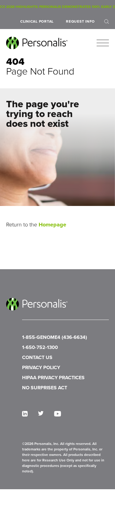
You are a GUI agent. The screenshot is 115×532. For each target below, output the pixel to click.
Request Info (80, 21)
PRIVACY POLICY (41, 367)
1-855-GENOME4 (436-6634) (54, 337)
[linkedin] (25, 413)
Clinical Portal (37, 21)
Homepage (52, 225)
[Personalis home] (36, 43)
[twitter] (41, 413)
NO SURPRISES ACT (44, 387)
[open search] (106, 21)
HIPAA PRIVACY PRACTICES (53, 377)
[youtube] (57, 413)
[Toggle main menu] (103, 43)
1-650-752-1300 (40, 347)
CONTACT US (37, 357)
